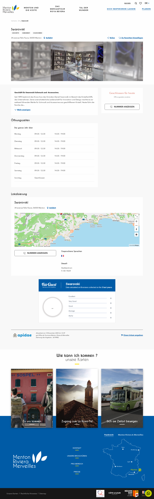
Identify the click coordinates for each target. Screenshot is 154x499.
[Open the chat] (148, 493)
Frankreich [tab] (109, 435)
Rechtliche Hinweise (29, 493)
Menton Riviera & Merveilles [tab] (130, 435)
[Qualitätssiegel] (100, 493)
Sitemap (42, 493)
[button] (136, 3)
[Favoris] (141, 3)
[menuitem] (11, 9)
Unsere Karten (12, 493)
